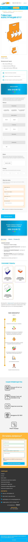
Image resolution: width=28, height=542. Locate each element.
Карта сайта (3, 477)
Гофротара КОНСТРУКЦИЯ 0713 (8, 296)
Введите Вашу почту (7, 196)
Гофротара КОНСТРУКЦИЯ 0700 (20, 279)
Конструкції (5, 7)
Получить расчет (8, 216)
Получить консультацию (14, 463)
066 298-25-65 (12, 496)
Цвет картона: (14, 115)
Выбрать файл (8, 163)
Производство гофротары (6, 484)
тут (16, 257)
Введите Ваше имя (7, 187)
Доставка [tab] (3, 239)
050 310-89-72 (16, 3)
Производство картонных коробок (8, 480)
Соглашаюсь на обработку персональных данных (12, 460)
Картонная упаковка (5, 482)
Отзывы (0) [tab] (16, 239)
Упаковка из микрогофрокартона (8, 486)
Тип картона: (14, 105)
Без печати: (14, 134)
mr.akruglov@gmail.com (15, 499)
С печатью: (14, 124)
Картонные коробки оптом (6, 488)
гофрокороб (10, 303)
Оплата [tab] (10, 239)
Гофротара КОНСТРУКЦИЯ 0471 (8, 279)
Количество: (14, 142)
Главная (2, 473)
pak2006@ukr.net (6, 499)
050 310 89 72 (14, 90)
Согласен (14, 539)
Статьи (2, 475)
